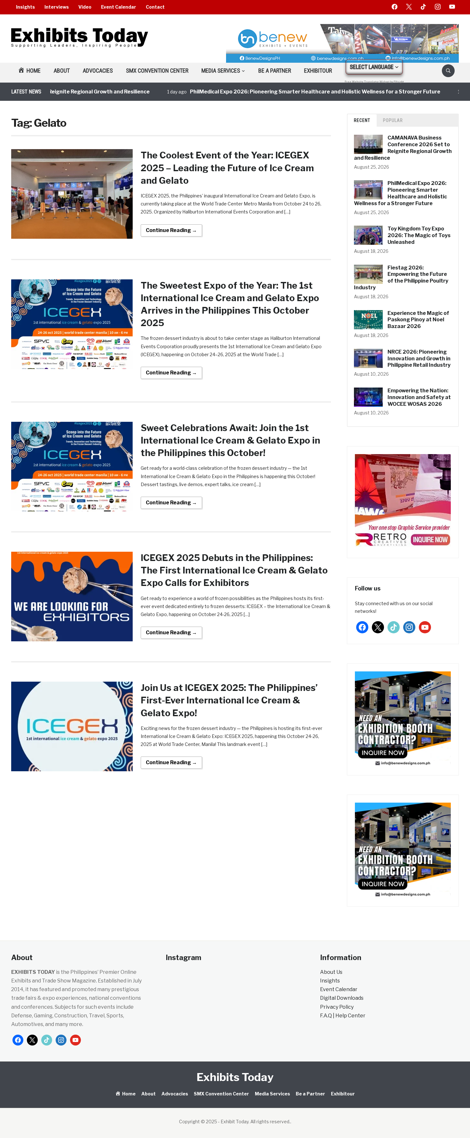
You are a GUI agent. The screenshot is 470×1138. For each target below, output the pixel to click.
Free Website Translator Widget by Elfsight (374, 82)
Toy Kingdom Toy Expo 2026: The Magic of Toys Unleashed (419, 235)
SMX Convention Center (157, 70)
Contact (155, 7)
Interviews (56, 7)
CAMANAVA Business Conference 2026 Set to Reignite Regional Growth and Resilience (403, 148)
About (62, 70)
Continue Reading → (171, 230)
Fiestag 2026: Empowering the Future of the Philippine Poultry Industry (401, 278)
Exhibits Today (235, 1077)
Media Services (220, 70)
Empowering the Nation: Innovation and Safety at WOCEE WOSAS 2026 (419, 397)
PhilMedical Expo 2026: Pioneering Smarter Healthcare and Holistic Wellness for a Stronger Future (291, 92)
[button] (374, 67)
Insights (25, 7)
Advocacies (98, 70)
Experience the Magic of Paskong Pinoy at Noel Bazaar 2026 (418, 320)
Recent (362, 120)
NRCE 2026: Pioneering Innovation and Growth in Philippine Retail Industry (419, 358)
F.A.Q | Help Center (342, 1016)
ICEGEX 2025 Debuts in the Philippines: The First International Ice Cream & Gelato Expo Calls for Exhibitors (234, 570)
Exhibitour (318, 70)
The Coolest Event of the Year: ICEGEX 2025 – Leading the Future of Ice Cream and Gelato (227, 168)
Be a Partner (274, 70)
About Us (331, 972)
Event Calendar (118, 7)
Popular (393, 120)
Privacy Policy (337, 1007)
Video (84, 7)
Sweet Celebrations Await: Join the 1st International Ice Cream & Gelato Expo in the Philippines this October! (230, 440)
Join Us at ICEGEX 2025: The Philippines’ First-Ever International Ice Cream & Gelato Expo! (229, 700)
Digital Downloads (342, 998)
